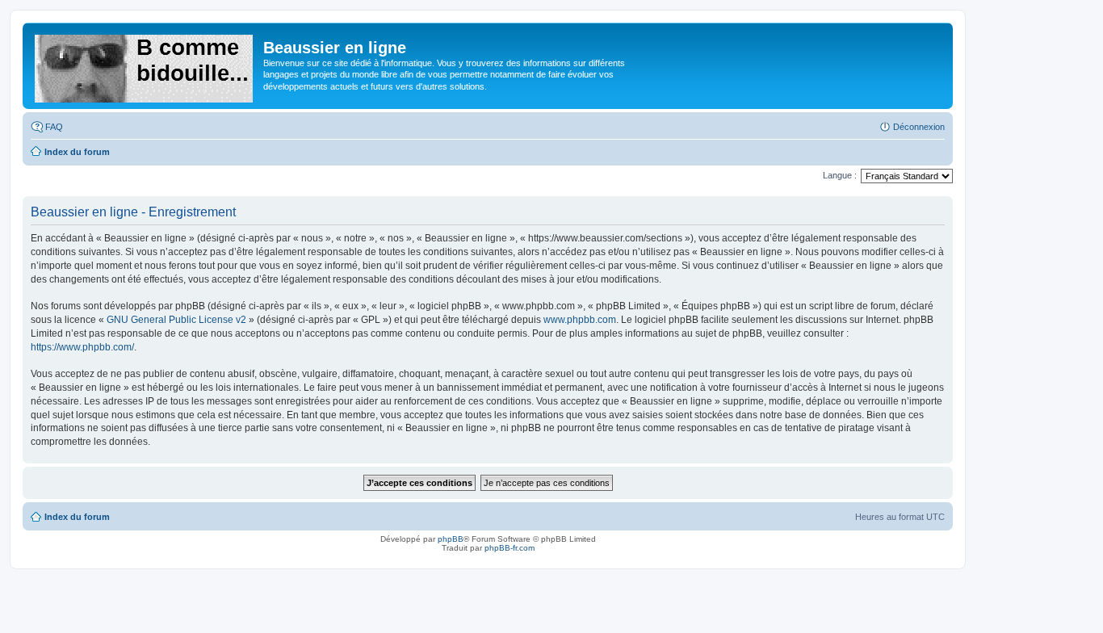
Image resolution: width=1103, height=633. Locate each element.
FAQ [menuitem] (54, 127)
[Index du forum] (145, 65)
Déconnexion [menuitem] (919, 127)
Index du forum (77, 517)
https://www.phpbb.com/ (82, 347)
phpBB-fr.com (509, 547)
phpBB (450, 538)
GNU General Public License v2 (176, 319)
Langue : (840, 175)
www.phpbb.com (579, 319)
